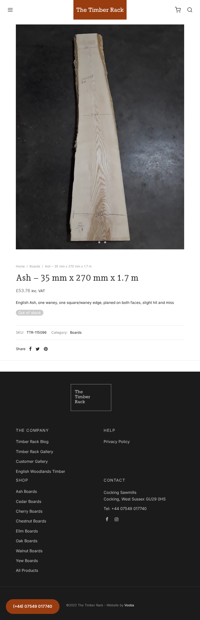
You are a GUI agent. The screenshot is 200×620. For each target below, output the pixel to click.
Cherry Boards (29, 511)
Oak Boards (26, 540)
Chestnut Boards (31, 521)
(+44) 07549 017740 (32, 606)
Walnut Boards (29, 550)
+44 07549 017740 (129, 508)
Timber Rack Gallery (34, 451)
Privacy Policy (117, 441)
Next (174, 137)
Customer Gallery (32, 461)
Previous (26, 137)
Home (20, 266)
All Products (27, 570)
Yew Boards (27, 560)
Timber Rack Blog (32, 441)
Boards (35, 266)
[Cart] (178, 10)
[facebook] (107, 519)
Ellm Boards (27, 531)
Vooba (129, 605)
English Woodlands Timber (40, 471)
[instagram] (116, 519)
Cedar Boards (28, 501)
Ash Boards (26, 491)
